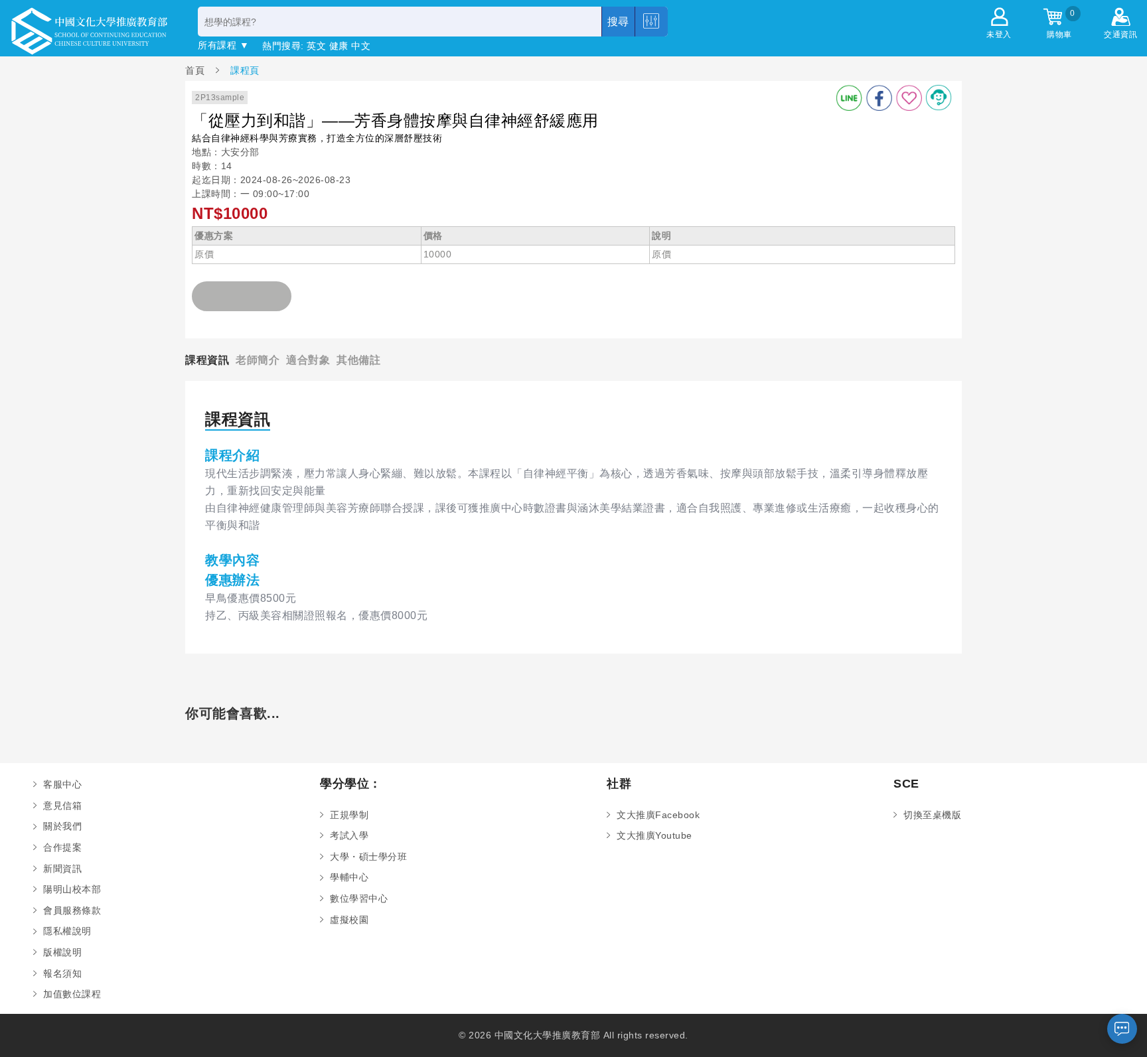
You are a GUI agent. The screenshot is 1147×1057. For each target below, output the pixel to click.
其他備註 (358, 359)
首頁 (196, 70)
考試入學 (349, 835)
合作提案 (62, 847)
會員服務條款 (72, 910)
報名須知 (62, 973)
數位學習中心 (359, 898)
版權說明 (62, 952)
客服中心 (62, 784)
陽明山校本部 (72, 889)
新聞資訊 (62, 868)
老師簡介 (257, 359)
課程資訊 (207, 359)
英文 (316, 45)
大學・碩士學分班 (368, 856)
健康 (338, 45)
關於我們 (62, 826)
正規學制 (349, 815)
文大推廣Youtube (654, 835)
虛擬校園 (349, 919)
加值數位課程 (72, 994)
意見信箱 (62, 805)
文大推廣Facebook (658, 815)
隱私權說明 (67, 931)
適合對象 (308, 359)
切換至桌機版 (932, 815)
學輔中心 (349, 877)
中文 (360, 45)
